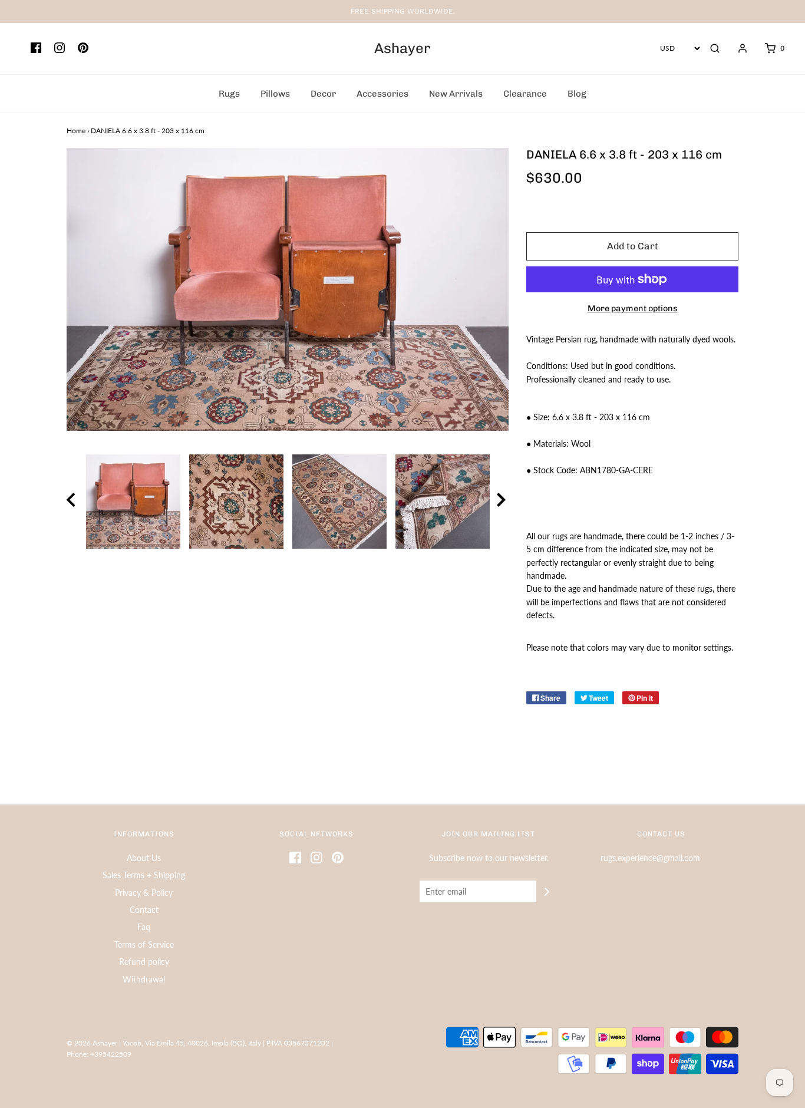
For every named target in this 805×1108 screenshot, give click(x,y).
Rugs (229, 93)
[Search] (715, 48)
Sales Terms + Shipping (144, 875)
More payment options (633, 308)
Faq (143, 927)
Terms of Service (144, 944)
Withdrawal (144, 979)
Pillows (275, 93)
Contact (144, 910)
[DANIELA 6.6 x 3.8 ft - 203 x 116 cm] (132, 501)
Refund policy (144, 962)
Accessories (382, 93)
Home (76, 130)
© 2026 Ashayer (92, 1042)
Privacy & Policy (144, 893)
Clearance (525, 93)
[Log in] (737, 48)
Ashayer (402, 48)
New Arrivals (456, 93)
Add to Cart (632, 246)
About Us (144, 858)
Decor (323, 93)
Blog (577, 93)
